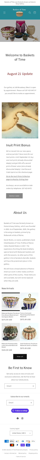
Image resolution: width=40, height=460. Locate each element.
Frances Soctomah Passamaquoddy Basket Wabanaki (27, 314)
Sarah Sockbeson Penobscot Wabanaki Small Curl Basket (28, 344)
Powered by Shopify (22, 450)
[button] (4, 12)
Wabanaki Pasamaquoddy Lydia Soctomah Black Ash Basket (10, 345)
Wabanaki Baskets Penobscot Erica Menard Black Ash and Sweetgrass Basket (11, 314)
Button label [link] (14, 196)
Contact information (10, 453)
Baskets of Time (11, 450)
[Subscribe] (33, 386)
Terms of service (21, 456)
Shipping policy (33, 453)
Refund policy (22, 453)
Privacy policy (34, 450)
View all (20, 356)
